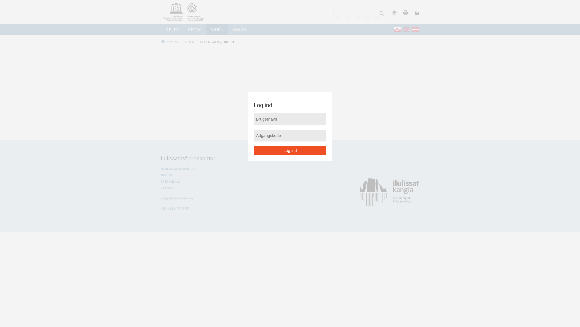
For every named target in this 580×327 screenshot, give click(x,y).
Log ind (290, 150)
